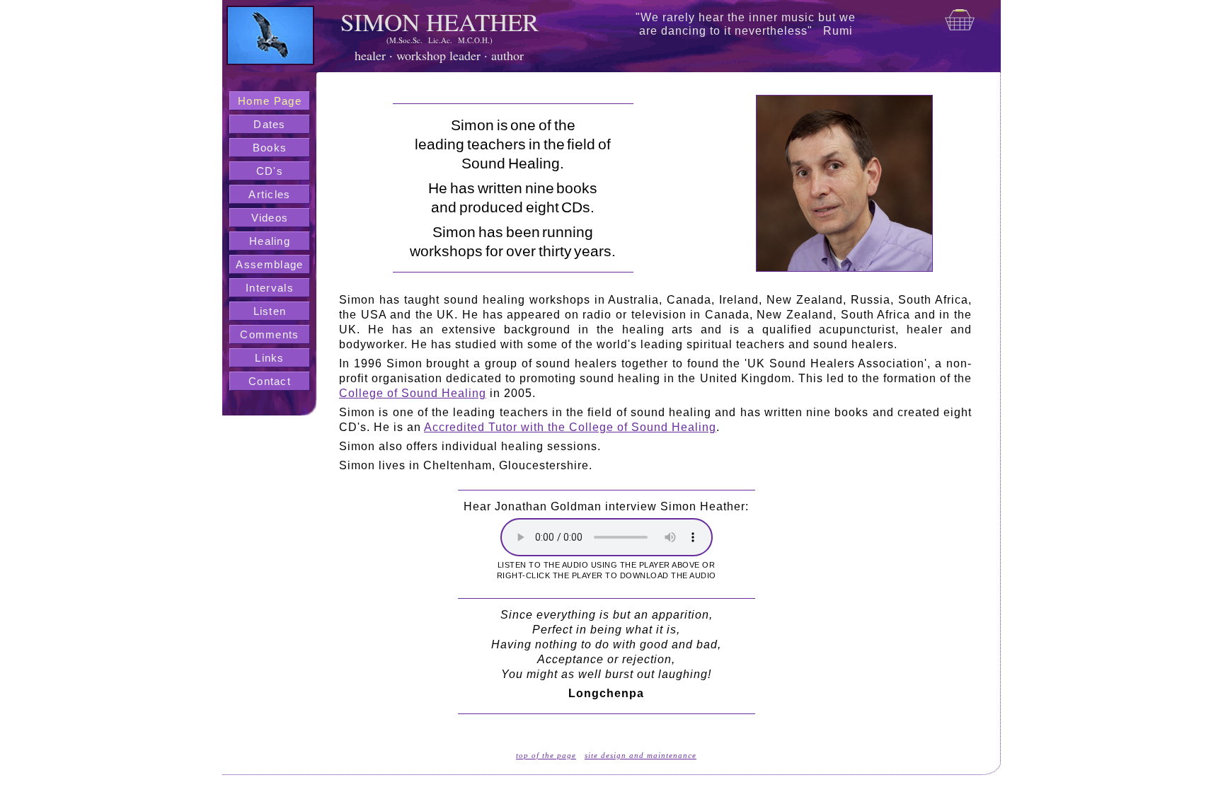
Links (270, 358)
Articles (269, 194)
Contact (269, 381)
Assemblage (269, 264)
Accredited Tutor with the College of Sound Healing (570, 427)
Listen (270, 311)
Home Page (270, 101)
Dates (269, 124)
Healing (269, 241)
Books (270, 148)
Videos (270, 218)
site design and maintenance (640, 755)
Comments (269, 334)
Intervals (270, 288)
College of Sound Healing (412, 393)
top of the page (546, 755)
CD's (269, 171)
